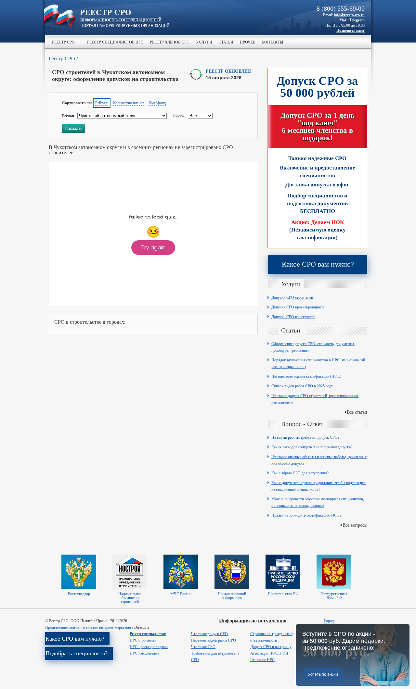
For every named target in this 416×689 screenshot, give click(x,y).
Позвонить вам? (350, 30)
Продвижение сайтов (62, 627)
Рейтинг (101, 103)
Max (343, 20)
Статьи (226, 41)
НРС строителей (143, 640)
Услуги (204, 41)
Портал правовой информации (232, 596)
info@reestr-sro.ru (349, 15)
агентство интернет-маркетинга (108, 627)
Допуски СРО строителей (292, 297)
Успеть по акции (323, 674)
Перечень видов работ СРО (213, 640)
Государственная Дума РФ (333, 596)
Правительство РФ (283, 594)
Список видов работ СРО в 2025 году (302, 386)
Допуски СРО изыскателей (293, 317)
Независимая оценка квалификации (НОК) (306, 376)
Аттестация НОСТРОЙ (269, 653)
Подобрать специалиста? (77, 653)
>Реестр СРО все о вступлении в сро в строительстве (125, 19)
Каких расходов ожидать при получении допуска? (311, 447)
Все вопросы (355, 525)
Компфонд (157, 103)
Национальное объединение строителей (129, 598)
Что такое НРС (262, 660)
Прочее (247, 41)
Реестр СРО (63, 41)
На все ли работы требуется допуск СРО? (305, 437)
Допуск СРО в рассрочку (271, 647)
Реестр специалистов (148, 634)
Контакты (272, 41)
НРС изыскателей (144, 653)
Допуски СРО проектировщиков (297, 307)
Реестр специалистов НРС (115, 41)
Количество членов (128, 103)
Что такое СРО (203, 647)
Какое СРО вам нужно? (318, 264)
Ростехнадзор (79, 594)
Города (329, 621)
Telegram (357, 20)
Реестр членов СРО (169, 41)
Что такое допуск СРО (209, 634)
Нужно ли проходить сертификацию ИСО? (306, 515)
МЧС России (180, 594)
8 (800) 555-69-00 (341, 8)
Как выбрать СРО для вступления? (300, 473)
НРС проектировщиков (149, 647)
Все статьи (357, 412)
